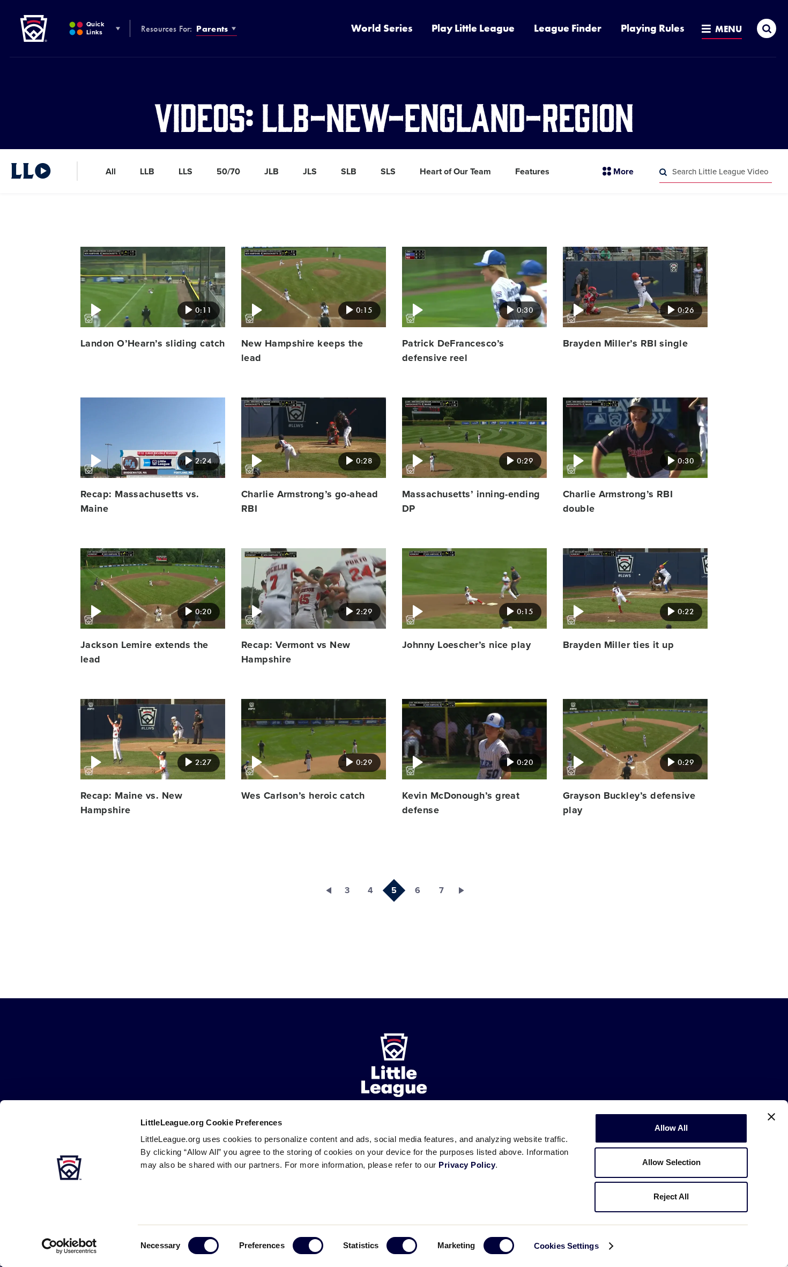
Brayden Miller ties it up (618, 645)
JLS (310, 171)
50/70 (228, 171)
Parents (212, 28)
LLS (185, 171)
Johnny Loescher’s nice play (466, 645)
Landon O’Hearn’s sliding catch (152, 343)
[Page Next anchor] (465, 890)
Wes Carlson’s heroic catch (303, 795)
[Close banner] (771, 1117)
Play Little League (473, 28)
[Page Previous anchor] (323, 890)
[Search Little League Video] (663, 172)
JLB (271, 171)
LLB (147, 171)
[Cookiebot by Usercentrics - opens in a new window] (69, 1246)
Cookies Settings (566, 1245)
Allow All (671, 1127)
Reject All (671, 1196)
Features (532, 171)
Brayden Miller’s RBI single (625, 343)
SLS (388, 171)
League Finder (567, 28)
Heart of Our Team (455, 171)
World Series (381, 28)
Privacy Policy (466, 1164)
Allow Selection (671, 1162)
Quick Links (95, 28)
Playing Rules (652, 28)
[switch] (308, 1245)
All (111, 171)
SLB (348, 171)
